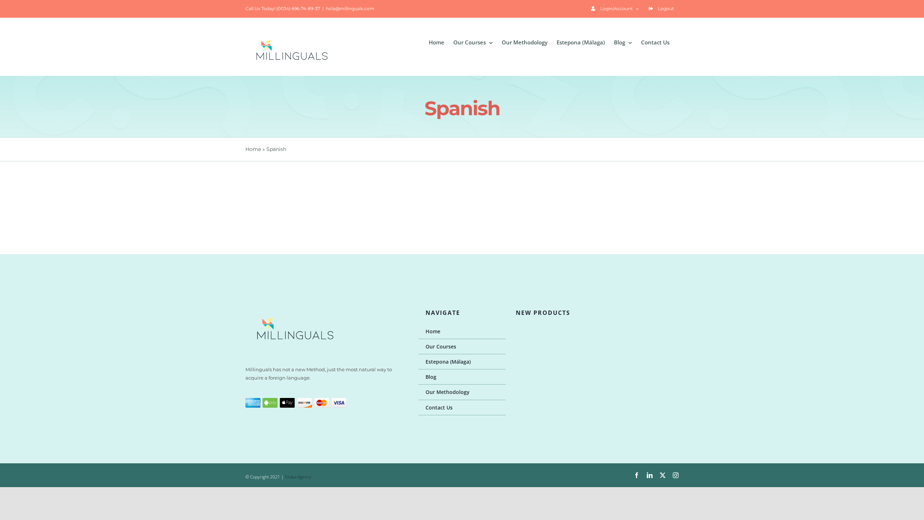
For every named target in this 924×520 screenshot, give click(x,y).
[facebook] (637, 475)
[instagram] (676, 475)
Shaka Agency (298, 477)
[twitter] (663, 475)
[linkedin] (650, 475)
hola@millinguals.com (350, 8)
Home (253, 149)
